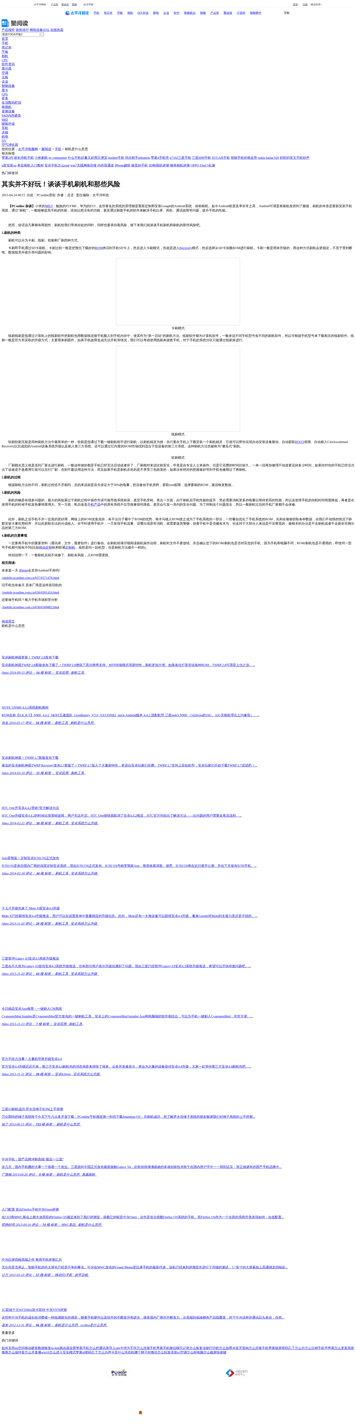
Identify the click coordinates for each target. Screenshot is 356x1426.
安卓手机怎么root (56, 165)
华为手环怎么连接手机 (139, 1348)
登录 (295, 4)
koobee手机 (116, 157)
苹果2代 (7, 157)
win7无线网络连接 (83, 165)
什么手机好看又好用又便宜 (87, 157)
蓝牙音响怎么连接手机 (251, 1348)
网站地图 (225, 1364)
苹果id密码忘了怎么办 (92, 1352)
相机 (130, 12)
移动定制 (45, 547)
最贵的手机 (139, 165)
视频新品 (190, 12)
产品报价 (8, 30)
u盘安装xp (9, 165)
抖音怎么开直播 (29, 1352)
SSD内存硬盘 (11, 115)
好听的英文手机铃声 (294, 157)
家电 (156, 12)
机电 (5, 136)
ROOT (299, 442)
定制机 (70, 547)
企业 (166, 12)
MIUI (49, 206)
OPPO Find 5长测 (203, 165)
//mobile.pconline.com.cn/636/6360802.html (30, 607)
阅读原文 (8, 621)
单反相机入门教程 (30, 165)
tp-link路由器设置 (63, 1348)
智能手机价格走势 (244, 157)
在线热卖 (56, 30)
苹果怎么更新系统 (341, 1348)
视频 (74, 4)
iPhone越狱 (122, 165)
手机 (96, 12)
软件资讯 (8, 64)
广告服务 (144, 1364)
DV (4, 141)
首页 (5, 38)
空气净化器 (10, 144)
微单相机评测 (180, 165)
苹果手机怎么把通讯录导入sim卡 (99, 1348)
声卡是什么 (116, 1352)
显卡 (5, 90)
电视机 (7, 107)
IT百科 (241, 12)
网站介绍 (121, 1364)
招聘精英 (213, 1364)
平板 (120, 12)
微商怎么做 (10, 1352)
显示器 (7, 68)
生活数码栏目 (11, 102)
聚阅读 (46, 149)
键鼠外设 (8, 123)
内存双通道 (105, 165)
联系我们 (190, 1364)
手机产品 (94, 504)
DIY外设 (143, 12)
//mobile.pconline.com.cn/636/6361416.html (30, 592)
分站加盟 (201, 1364)
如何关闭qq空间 (13, 1348)
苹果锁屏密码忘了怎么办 (286, 1348)
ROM (99, 248)
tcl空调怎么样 (187, 1352)
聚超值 (65, 4)
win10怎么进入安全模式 (58, 1352)
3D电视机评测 (159, 165)
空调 (5, 73)
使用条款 (178, 1364)
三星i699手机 (201, 157)
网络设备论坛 (39, 30)
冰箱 (5, 132)
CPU (5, 60)
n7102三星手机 (180, 157)
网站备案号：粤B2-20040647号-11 (156, 1397)
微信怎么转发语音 (164, 1352)
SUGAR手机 (221, 157)
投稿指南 (167, 1364)
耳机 (5, 128)
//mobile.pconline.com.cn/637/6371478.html (30, 578)
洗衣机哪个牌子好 (137, 1352)
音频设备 (8, 111)
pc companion (58, 157)
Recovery (185, 248)
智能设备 (8, 86)
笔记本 (108, 12)
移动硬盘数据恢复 (38, 1348)
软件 (176, 12)
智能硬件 (255, 12)
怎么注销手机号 (316, 1348)
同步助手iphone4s (137, 157)
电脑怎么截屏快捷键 (211, 1352)
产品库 (54, 4)
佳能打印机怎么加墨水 (219, 1348)
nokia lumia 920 (268, 157)
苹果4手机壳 (160, 157)
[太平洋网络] (119, 1376)
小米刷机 (41, 157)
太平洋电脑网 (28, 149)
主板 (5, 77)
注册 (305, 4)
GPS (5, 94)
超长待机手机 (24, 157)
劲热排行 (22, 30)
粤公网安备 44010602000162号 (160, 1413)
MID (5, 119)
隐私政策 (132, 1364)
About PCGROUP (105, 1364)
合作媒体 (155, 1364)
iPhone (23, 570)
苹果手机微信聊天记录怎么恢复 (179, 1348)
